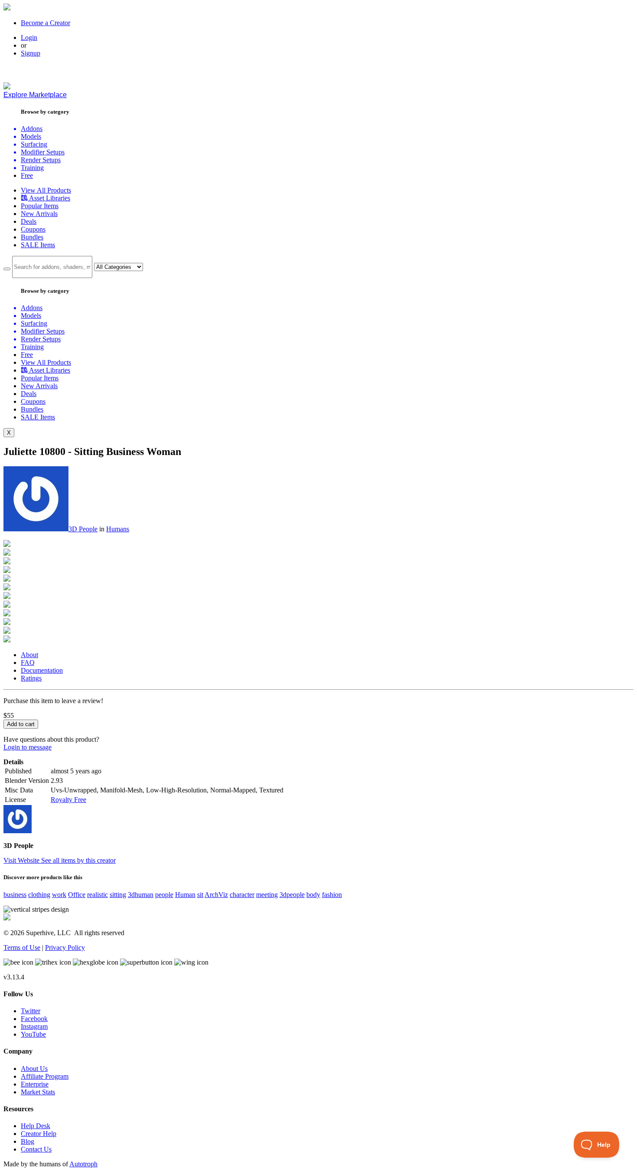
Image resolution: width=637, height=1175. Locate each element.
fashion (332, 894)
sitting (118, 894)
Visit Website (22, 860)
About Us (34, 1068)
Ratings (31, 678)
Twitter (30, 1011)
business (14, 894)
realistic (97, 894)
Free (27, 175)
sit (200, 894)
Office (76, 894)
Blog (27, 1141)
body (313, 894)
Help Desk (35, 1125)
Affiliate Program (44, 1076)
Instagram (34, 1026)
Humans (117, 529)
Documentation (42, 670)
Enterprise (35, 1084)
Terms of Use (21, 947)
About (29, 654)
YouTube (33, 1034)
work (59, 894)
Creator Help (38, 1133)
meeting (267, 894)
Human (185, 894)
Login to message (27, 747)
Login (29, 37)
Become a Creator (45, 22)
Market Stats (38, 1092)
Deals (28, 221)
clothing (39, 894)
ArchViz (216, 894)
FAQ (28, 662)
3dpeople (292, 894)
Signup (30, 53)
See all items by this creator (78, 860)
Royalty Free (68, 799)
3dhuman (140, 894)
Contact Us (36, 1149)
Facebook (34, 1018)
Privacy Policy (65, 947)
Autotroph (83, 1164)
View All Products (46, 190)
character (242, 894)
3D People (83, 529)
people (164, 894)
